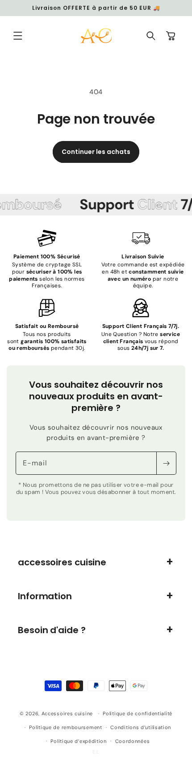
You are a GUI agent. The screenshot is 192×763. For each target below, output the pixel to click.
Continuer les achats (96, 151)
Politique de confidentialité (137, 713)
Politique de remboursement (65, 727)
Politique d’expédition (78, 741)
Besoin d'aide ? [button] (52, 630)
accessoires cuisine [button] (62, 562)
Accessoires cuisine (67, 713)
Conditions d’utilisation (140, 727)
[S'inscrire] (166, 463)
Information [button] (45, 596)
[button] (18, 36)
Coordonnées (132, 741)
